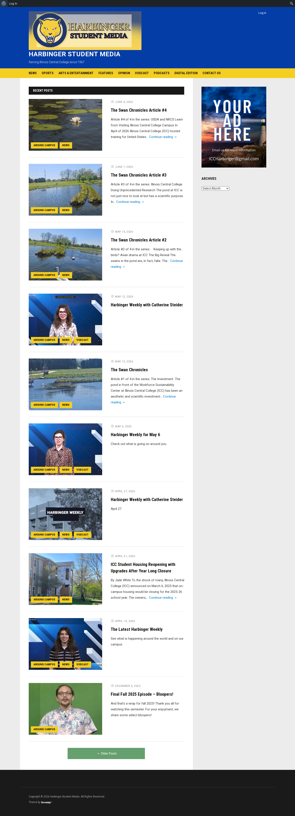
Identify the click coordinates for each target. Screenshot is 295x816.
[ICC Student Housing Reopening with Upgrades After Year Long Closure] (65, 578)
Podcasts (162, 73)
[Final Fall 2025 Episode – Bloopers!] (65, 708)
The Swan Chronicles (129, 369)
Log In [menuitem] (13, 3)
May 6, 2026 (123, 426)
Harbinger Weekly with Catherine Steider (147, 304)
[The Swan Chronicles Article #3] (65, 189)
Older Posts (109, 753)
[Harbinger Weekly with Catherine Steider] (65, 319)
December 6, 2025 (127, 686)
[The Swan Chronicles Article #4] (65, 124)
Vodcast (142, 73)
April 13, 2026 (125, 621)
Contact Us (212, 73)
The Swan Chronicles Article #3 (139, 175)
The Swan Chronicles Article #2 (139, 240)
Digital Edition (186, 73)
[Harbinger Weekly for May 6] (65, 449)
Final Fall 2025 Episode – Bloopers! (142, 694)
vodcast (82, 339)
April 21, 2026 (125, 556)
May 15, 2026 (124, 231)
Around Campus (44, 145)
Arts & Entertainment (76, 73)
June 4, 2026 (124, 101)
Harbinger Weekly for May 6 (135, 434)
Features (105, 73)
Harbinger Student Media (75, 54)
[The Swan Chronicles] (65, 384)
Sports (48, 73)
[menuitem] (4, 3)
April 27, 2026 (125, 491)
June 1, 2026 (124, 166)
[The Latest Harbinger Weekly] (65, 643)
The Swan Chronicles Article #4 (139, 110)
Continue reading (163, 137)
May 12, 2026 (124, 296)
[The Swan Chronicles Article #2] (65, 254)
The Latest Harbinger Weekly (137, 629)
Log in (262, 12)
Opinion (124, 73)
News (33, 73)
